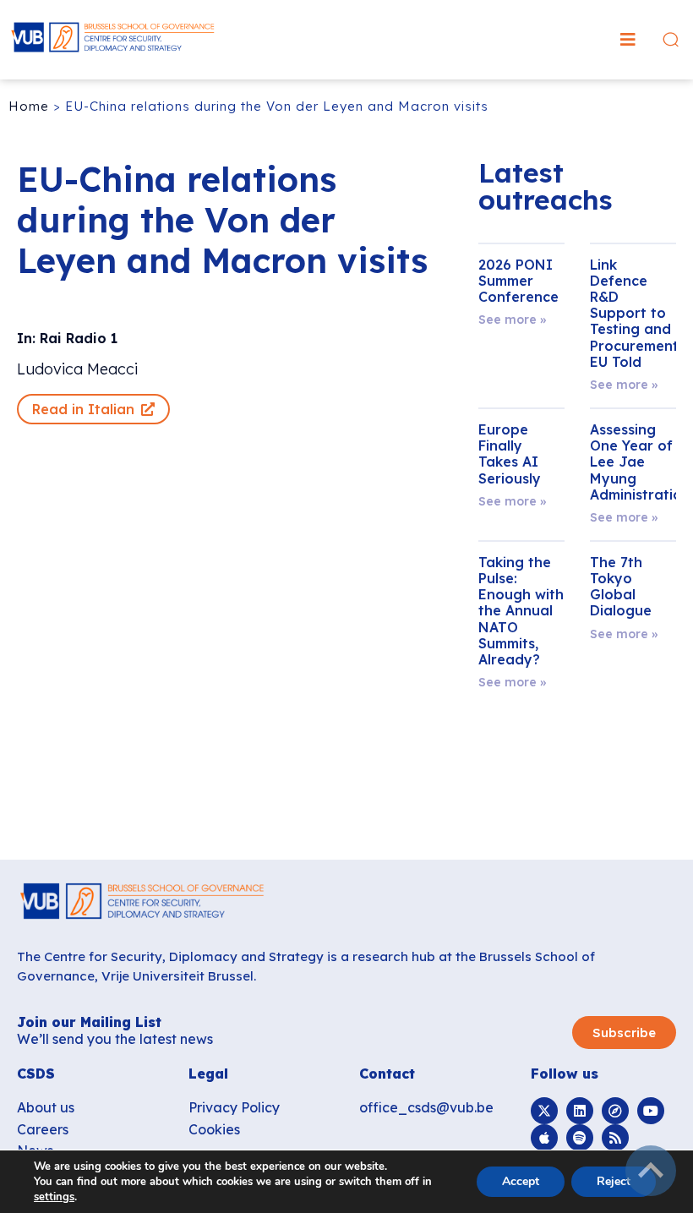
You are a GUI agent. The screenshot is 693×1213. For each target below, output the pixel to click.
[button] (628, 39)
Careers (42, 1129)
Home (28, 106)
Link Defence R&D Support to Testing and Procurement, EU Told (636, 313)
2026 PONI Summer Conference (518, 280)
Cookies (214, 1129)
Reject (613, 1181)
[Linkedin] (579, 1110)
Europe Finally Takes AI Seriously (509, 454)
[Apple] (544, 1137)
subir (650, 1170)
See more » (512, 319)
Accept (520, 1181)
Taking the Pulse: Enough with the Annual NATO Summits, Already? (521, 611)
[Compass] (615, 1110)
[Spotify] (579, 1137)
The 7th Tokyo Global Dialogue (621, 587)
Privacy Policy (234, 1107)
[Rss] (615, 1137)
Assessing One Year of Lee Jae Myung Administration (640, 462)
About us (45, 1107)
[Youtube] (650, 1110)
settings (54, 1197)
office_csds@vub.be (426, 1107)
